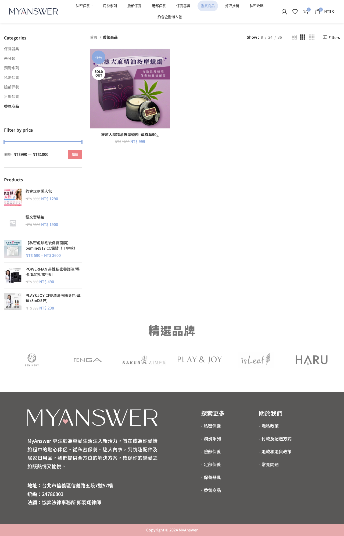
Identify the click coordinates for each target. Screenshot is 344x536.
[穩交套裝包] (13, 223)
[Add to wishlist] (166, 81)
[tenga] (88, 360)
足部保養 (11, 96)
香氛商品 (11, 106)
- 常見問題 (269, 464)
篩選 (75, 154)
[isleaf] (256, 360)
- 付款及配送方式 (275, 438)
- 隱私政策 (269, 425)
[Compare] (166, 57)
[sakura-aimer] (144, 360)
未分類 (9, 58)
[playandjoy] (200, 360)
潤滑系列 (11, 67)
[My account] (284, 11)
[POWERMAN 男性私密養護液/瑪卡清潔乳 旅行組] (13, 276)
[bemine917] (32, 360)
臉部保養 (11, 86)
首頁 (94, 37)
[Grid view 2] (294, 37)
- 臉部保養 (211, 451)
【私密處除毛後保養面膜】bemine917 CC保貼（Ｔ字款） (51, 245)
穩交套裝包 (35, 217)
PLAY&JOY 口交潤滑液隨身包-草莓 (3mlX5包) (53, 298)
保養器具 (11, 48)
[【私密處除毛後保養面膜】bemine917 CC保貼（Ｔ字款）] (13, 249)
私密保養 (11, 77)
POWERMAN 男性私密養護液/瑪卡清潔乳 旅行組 (53, 272)
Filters (334, 37)
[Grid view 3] (302, 37)
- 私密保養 (211, 425)
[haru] (312, 360)
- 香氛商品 (211, 490)
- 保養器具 (211, 477)
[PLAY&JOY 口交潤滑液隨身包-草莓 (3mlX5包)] (13, 302)
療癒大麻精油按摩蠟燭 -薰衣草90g (130, 134)
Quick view (166, 69)
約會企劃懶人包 (39, 191)
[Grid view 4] (311, 37)
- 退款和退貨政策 (275, 451)
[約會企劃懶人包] (13, 197)
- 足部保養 (211, 464)
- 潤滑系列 (211, 438)
